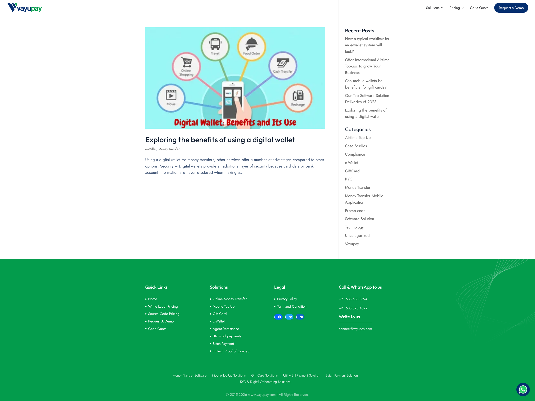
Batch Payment (223, 343)
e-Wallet (150, 149)
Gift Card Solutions (264, 375)
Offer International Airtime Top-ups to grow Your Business (367, 66)
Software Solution (359, 219)
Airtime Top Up (358, 137)
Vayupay (352, 244)
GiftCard (352, 171)
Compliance (355, 154)
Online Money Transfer (230, 298)
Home (152, 298)
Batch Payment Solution (342, 375)
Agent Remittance (226, 328)
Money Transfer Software (189, 375)
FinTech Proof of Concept (231, 351)
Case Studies (356, 146)
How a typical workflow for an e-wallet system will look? (367, 45)
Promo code (355, 210)
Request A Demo (161, 321)
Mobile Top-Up (224, 306)
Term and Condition (292, 306)
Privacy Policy (287, 298)
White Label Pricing (163, 306)
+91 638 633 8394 (353, 298)
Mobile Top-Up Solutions (229, 375)
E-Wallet (219, 321)
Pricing (455, 8)
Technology (354, 227)
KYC (348, 179)
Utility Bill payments (227, 336)
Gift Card (220, 313)
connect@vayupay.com (355, 328)
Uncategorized (357, 235)
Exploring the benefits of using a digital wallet (220, 139)
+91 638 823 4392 (353, 308)
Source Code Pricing (164, 313)
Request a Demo (511, 7)
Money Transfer (169, 149)
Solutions (432, 8)
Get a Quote (479, 8)
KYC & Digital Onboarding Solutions (265, 381)
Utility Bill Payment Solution (301, 375)
